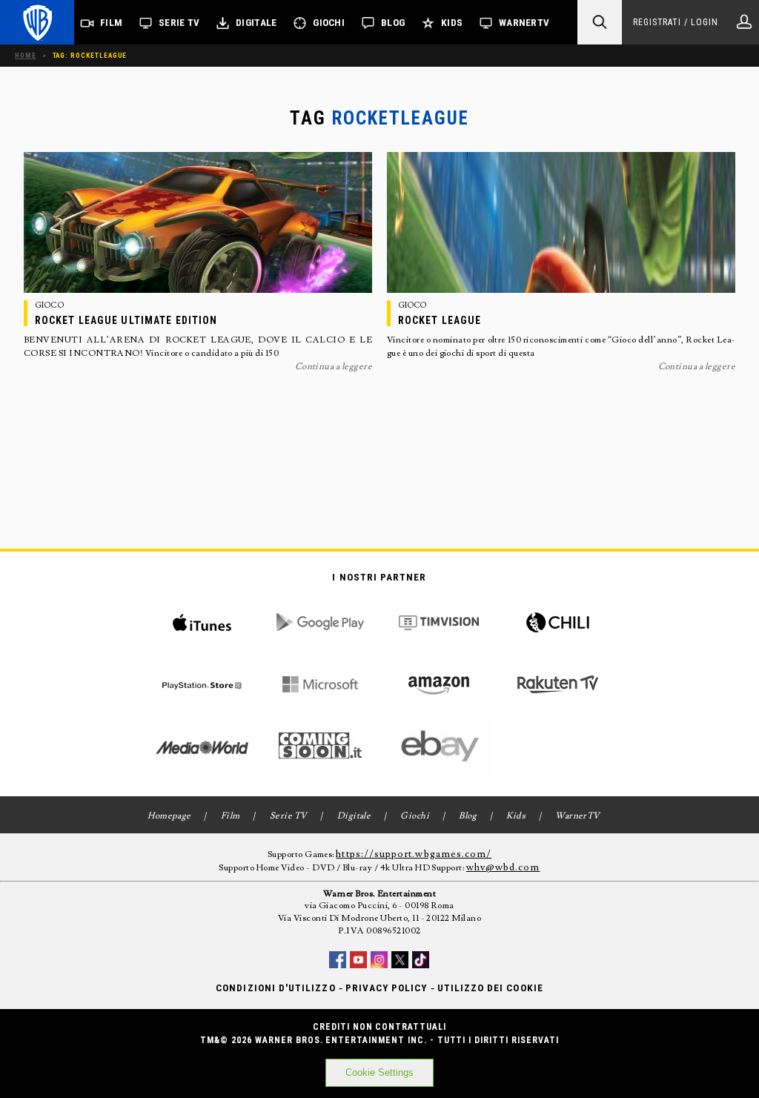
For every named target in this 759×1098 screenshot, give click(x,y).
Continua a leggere (334, 366)
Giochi (329, 22)
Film (111, 22)
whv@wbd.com (503, 867)
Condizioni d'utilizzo (275, 987)
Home (25, 55)
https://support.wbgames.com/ (413, 854)
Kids (452, 22)
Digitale (256, 22)
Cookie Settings (379, 1072)
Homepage (169, 815)
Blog (393, 22)
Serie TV (179, 22)
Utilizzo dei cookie (490, 987)
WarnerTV (524, 22)
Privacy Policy (386, 987)
